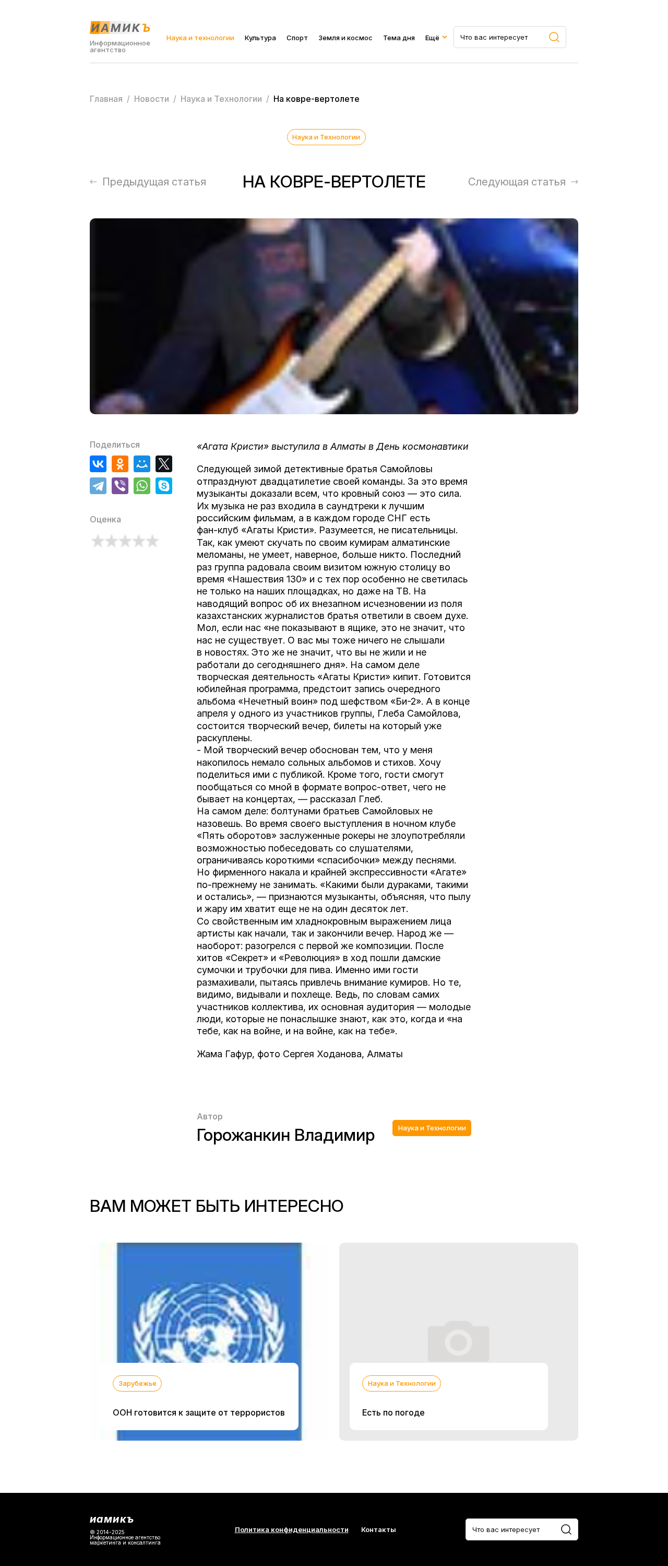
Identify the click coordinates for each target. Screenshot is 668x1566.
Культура (260, 37)
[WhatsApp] (142, 485)
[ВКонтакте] (98, 463)
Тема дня (399, 37)
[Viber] (120, 485)
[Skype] (164, 485)
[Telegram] (98, 485)
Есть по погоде (393, 1412)
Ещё (432, 37)
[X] (164, 463)
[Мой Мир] (142, 463)
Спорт (297, 37)
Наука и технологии (200, 37)
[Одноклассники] (120, 463)
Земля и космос (345, 37)
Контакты (378, 1529)
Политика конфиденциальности (292, 1529)
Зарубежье (137, 1383)
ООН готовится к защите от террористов (199, 1412)
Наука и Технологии (326, 137)
